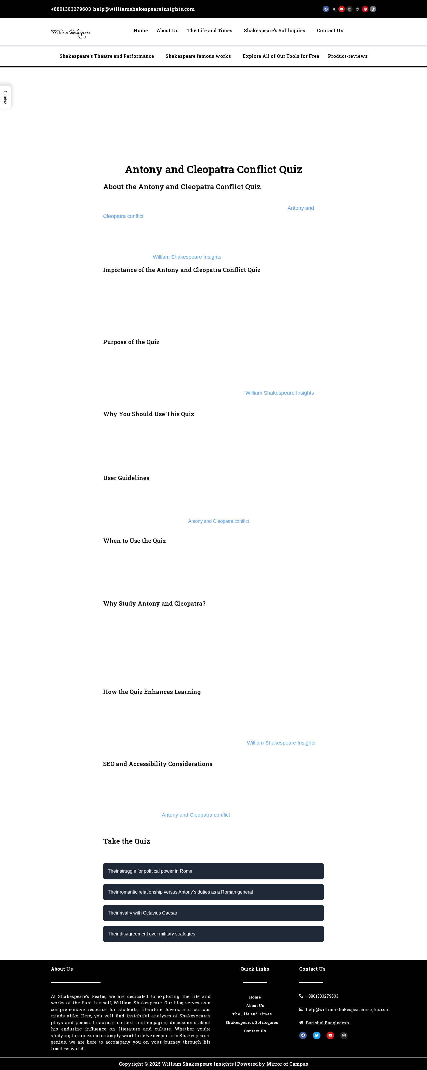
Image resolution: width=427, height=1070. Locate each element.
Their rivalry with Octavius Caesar (142, 912)
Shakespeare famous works (198, 56)
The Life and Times (209, 30)
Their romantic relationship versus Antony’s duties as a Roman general (180, 892)
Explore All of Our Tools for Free (281, 56)
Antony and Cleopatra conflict (218, 521)
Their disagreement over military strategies (151, 933)
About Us (168, 30)
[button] (211, 30)
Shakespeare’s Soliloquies (274, 30)
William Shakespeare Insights (187, 257)
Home (141, 30)
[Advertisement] (213, 111)
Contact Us (330, 30)
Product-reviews (348, 56)
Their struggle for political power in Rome (150, 871)
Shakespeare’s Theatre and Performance (107, 56)
